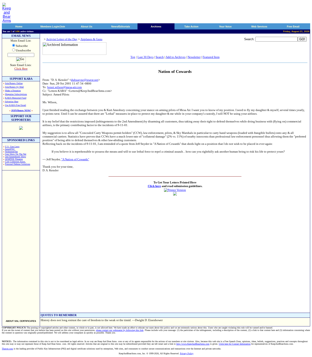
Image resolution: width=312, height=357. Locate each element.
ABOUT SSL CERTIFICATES (21, 321)
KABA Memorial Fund (15, 98)
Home (18, 26)
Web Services (259, 26)
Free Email (293, 26)
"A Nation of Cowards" (75, 159)
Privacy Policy (186, 353)
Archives (156, 26)
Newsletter (194, 57)
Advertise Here (11, 101)
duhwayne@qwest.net (84, 80)
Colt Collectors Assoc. (15, 161)
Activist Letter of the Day (61, 39)
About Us (86, 26)
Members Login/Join (52, 26)
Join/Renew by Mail (14, 87)
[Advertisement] (21, 243)
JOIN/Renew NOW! (21, 110)
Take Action (191, 26)
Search (160, 57)
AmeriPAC (10, 149)
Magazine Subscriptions (16, 94)
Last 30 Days (145, 57)
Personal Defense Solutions (17, 164)
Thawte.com (7, 348)
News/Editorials (120, 26)
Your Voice (225, 26)
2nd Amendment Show (15, 156)
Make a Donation (13, 90)
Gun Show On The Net (15, 154)
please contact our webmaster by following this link (119, 330)
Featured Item (211, 57)
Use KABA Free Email (15, 105)
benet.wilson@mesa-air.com (64, 87)
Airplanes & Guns (91, 39)
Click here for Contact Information (235, 344)
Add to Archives (175, 57)
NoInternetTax (11, 151)
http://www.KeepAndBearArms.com (192, 344)
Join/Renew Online (14, 83)
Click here (154, 186)
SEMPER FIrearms (14, 159)
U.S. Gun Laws (12, 146)
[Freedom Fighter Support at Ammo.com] (21, 128)
